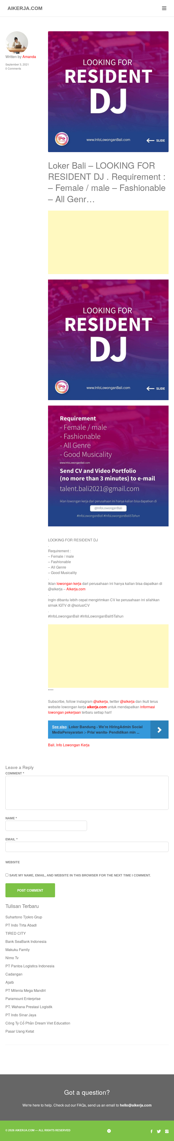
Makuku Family (17, 949)
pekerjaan (73, 712)
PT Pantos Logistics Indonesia (29, 965)
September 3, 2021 (17, 64)
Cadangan (13, 974)
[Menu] (164, 8)
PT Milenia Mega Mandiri (25, 990)
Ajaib (9, 982)
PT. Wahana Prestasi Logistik (28, 1006)
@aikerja (100, 701)
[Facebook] (151, 1130)
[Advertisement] (108, 242)
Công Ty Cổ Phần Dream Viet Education (37, 1023)
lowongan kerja (69, 583)
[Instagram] (167, 1130)
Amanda (29, 56)
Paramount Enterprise (23, 998)
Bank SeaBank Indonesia (25, 941)
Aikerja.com (75, 588)
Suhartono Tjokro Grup (23, 917)
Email (11, 839)
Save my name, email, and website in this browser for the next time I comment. (80, 875)
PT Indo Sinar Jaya (20, 1014)
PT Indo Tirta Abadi (21, 925)
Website (12, 862)
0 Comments (13, 68)
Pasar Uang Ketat (19, 1031)
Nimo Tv (12, 957)
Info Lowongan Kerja (72, 744)
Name (11, 818)
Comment (14, 773)
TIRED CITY (15, 933)
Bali (51, 744)
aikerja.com (97, 706)
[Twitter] (159, 1130)
